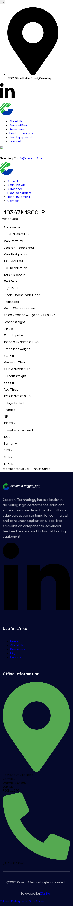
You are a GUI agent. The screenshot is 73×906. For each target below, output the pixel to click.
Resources (17, 649)
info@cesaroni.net (30, 158)
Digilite (45, 893)
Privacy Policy (10, 901)
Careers (15, 657)
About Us (16, 645)
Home (14, 641)
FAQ (13, 653)
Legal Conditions (33, 901)
